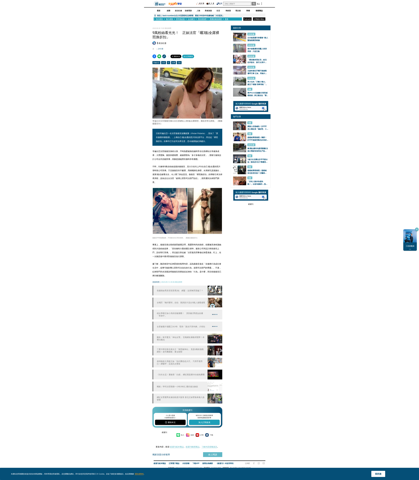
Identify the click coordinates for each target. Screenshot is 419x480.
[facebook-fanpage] (254, 463)
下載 (211, 435)
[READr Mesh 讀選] (219, 4)
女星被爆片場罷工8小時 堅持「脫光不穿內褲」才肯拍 (181, 326)
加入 (182, 435)
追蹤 (192, 435)
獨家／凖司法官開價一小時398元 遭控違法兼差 (177, 386)
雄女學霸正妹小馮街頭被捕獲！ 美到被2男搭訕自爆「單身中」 (180, 314)
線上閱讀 (212, 454)
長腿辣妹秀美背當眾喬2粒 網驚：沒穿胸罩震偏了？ (180, 290)
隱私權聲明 (139, 474)
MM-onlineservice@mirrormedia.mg (189, 468)
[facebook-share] (154, 56)
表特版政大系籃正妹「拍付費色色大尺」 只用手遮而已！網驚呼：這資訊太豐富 (180, 362)
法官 (163, 63)
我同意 (378, 473)
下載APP (195, 463)
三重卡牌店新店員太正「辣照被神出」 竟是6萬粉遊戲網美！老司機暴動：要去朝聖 (180, 350)
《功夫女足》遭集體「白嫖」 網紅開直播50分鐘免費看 (181, 374)
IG (168, 63)
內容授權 (185, 463)
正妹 (179, 63)
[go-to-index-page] (160, 3)
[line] (247, 463)
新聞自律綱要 (207, 463)
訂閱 (201, 435)
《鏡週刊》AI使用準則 (225, 463)
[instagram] (259, 463)
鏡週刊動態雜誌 (192, 446)
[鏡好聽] (200, 4)
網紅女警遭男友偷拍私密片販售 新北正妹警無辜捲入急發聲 (180, 398)
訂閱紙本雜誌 (259, 19)
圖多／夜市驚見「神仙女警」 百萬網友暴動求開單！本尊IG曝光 (180, 338)
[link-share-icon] (164, 56)
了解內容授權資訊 (209, 446)
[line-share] (159, 56)
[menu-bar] (261, 3)
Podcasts (247, 19)
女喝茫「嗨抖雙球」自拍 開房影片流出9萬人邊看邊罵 (181, 302)
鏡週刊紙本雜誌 (177, 446)
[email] (264, 463)
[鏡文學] (210, 4)
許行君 (160, 49)
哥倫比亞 (156, 63)
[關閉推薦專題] (417, 229)
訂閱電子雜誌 (174, 463)
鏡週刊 (164, 432)
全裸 (173, 63)
